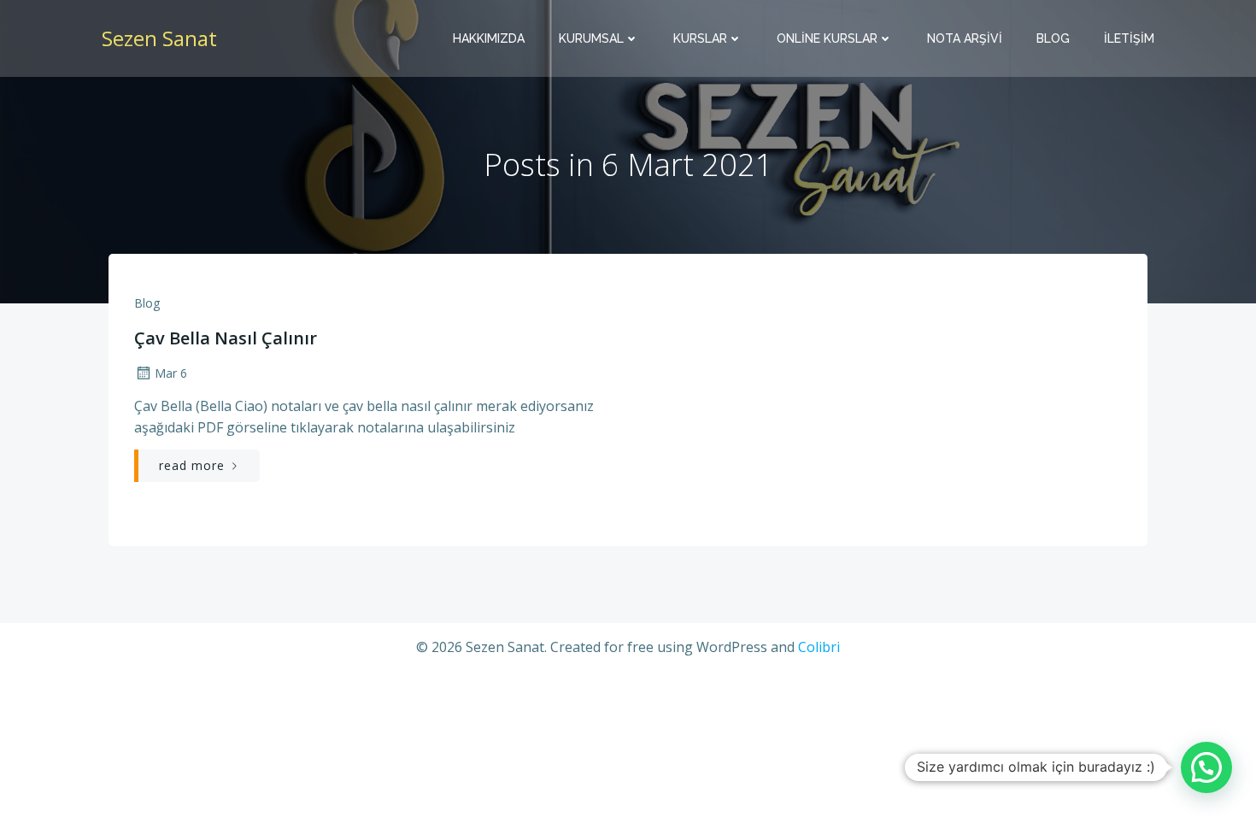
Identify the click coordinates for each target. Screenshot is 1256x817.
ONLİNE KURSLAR (827, 38)
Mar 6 (171, 373)
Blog (147, 303)
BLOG (1053, 38)
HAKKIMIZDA (489, 38)
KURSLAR (700, 38)
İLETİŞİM (1129, 38)
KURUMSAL (591, 38)
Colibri (819, 647)
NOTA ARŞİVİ (964, 38)
